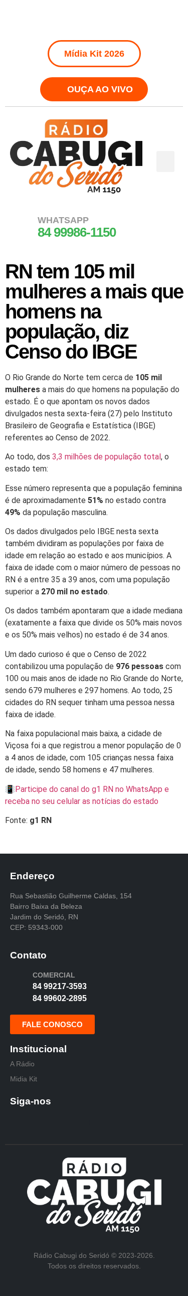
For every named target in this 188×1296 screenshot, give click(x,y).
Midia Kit (23, 1079)
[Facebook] (60, 20)
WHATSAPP (63, 220)
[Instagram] (83, 20)
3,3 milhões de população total (106, 456)
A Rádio (22, 1064)
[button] (165, 161)
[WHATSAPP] (22, 226)
